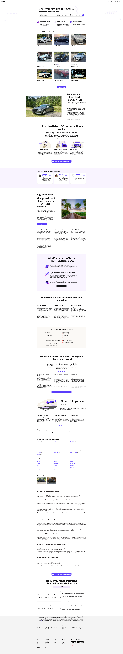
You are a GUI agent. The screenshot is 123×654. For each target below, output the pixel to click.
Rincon (56, 443)
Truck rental (55, 627)
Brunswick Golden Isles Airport (77, 432)
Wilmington (72, 467)
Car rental (69, 17)
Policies (38, 643)
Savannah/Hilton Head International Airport (46, 432)
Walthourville (57, 450)
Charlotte (38, 465)
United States (74, 17)
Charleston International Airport (62, 432)
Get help (55, 646)
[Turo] (3, 1)
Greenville (55, 465)
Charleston (40, 452)
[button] (120, 1)
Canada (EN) (47, 643)
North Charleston (74, 452)
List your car (64, 641)
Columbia (38, 463)
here (41, 620)
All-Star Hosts (64, 643)
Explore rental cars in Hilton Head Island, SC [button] (61, 161)
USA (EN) (46, 641)
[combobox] (48, 15)
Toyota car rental (81, 628)
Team (37, 642)
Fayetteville (56, 467)
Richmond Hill (74, 445)
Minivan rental (47, 628)
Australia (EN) (47, 642)
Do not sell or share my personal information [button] (62, 650)
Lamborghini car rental (74, 627)
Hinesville (40, 450)
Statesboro (57, 452)
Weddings (55, 642)
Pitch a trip (55, 643)
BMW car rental (64, 628)
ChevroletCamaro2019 (80, 175)
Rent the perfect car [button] (42, 224)
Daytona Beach (39, 467)
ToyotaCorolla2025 (63, 175)
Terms (43, 650)
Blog (79, 639)
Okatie (56, 441)
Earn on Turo (110, 1)
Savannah (40, 443)
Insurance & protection (65, 646)
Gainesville (72, 465)
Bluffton (39, 441)
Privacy (46, 650)
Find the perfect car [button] (61, 286)
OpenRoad (38, 647)
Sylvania (39, 454)
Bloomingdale (40, 445)
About (37, 641)
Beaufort (73, 441)
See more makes (81, 630)
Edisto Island (57, 445)
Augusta (72, 461)
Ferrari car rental (64, 630)
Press (37, 646)
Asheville (38, 469)
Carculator (63, 642)
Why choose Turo (56, 641)
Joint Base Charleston (75, 450)
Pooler (72, 443)
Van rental (55, 628)
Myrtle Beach (72, 463)
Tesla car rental (81, 627)
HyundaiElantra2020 (46, 175)
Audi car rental (64, 627)
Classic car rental (39, 628)
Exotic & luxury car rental (48, 627)
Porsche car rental (73, 630)
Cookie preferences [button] (52, 650)
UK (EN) (46, 647)
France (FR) (46, 646)
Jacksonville (56, 463)
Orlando (71, 469)
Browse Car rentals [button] (61, 87)
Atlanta (55, 469)
